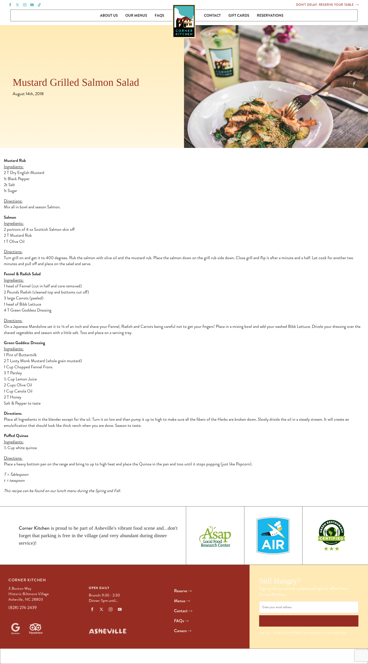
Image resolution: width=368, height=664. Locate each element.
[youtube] (32, 4)
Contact (212, 15)
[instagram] (24, 4)
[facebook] (10, 4)
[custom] (39, 4)
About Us (109, 15)
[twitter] (17, 4)
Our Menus (136, 15)
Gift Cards (238, 15)
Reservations (270, 15)
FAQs (159, 15)
